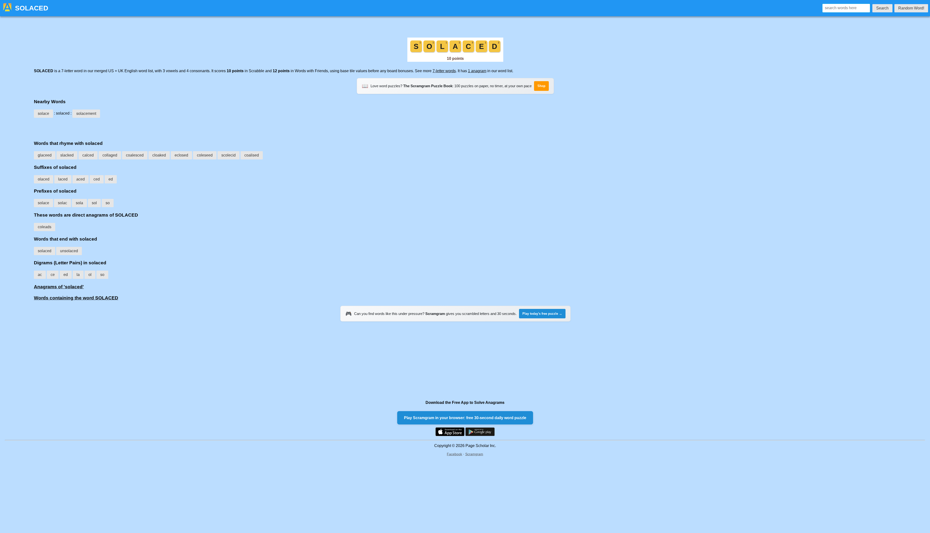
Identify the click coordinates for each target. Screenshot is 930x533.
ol (90, 275)
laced (63, 179)
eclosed (181, 155)
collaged (109, 155)
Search (882, 8)
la (78, 275)
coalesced (135, 155)
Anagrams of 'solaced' (59, 286)
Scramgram (474, 454)
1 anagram (477, 71)
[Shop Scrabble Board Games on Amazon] (455, 60)
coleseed (205, 155)
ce (53, 275)
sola (79, 203)
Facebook (454, 454)
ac (40, 275)
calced (88, 155)
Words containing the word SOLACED (76, 297)
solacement (86, 113)
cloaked (159, 155)
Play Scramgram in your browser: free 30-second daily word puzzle (465, 418)
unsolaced (69, 251)
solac (62, 203)
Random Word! (911, 8)
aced (80, 179)
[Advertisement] (455, 127)
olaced (43, 179)
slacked (67, 155)
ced (96, 179)
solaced (44, 251)
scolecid (228, 155)
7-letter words (444, 71)
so (108, 203)
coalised (251, 155)
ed (110, 179)
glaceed (45, 155)
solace (43, 113)
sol (94, 203)
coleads (44, 227)
